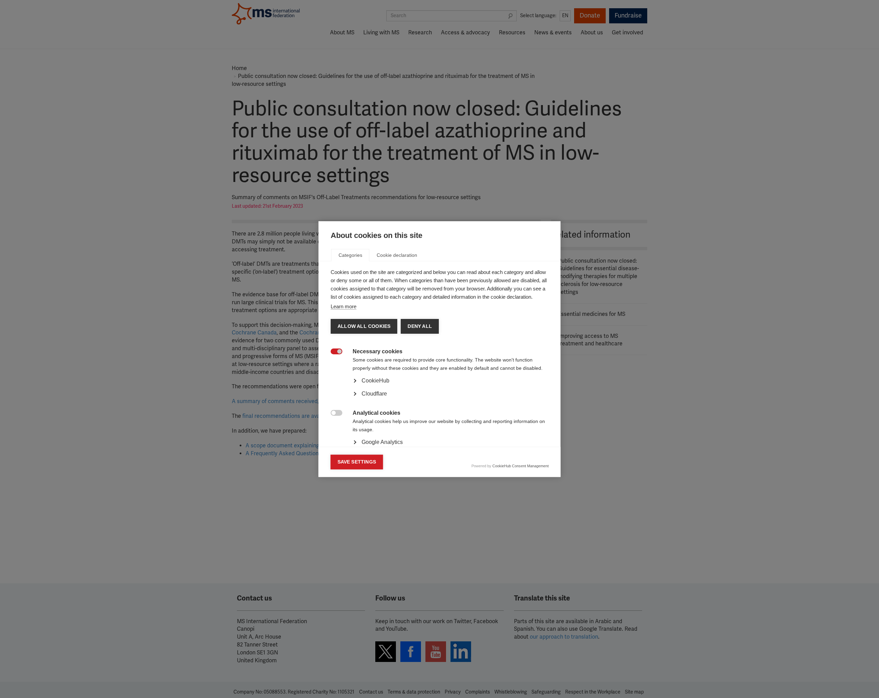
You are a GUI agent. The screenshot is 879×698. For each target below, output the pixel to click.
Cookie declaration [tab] (397, 255)
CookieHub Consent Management (520, 466)
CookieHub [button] (375, 381)
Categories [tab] (350, 255)
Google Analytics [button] (382, 442)
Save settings (357, 462)
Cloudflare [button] (374, 394)
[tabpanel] (440, 400)
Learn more (343, 306)
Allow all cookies (364, 326)
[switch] (333, 352)
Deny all (420, 326)
